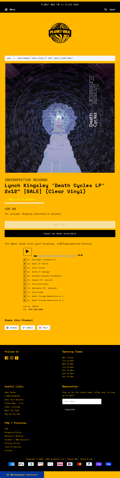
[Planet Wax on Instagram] (11, 358)
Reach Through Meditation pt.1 (48, 296)
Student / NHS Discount (17, 439)
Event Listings (12, 406)
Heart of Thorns (40, 264)
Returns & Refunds (14, 436)
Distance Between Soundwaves (46, 276)
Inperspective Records (26, 179)
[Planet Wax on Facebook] (6, 358)
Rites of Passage (40, 272)
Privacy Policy (12, 443)
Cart (111, 9)
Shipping (27, 213)
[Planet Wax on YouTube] (16, 358)
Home (9, 58)
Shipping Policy (13, 432)
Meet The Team (12, 410)
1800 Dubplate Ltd (54, 459)
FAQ (6, 428)
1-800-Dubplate (12, 396)
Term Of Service (13, 446)
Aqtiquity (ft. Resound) (44, 288)
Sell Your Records (14, 399)
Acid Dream (37, 292)
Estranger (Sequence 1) (44, 260)
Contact (8, 450)
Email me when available (60, 233)
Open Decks (10, 392)
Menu (11, 9)
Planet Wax (72, 459)
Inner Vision (38, 268)
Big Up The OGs (12, 414)
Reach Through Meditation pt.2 (48, 300)
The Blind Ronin (40, 284)
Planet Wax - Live (14, 403)
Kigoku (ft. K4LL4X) (42, 280)
